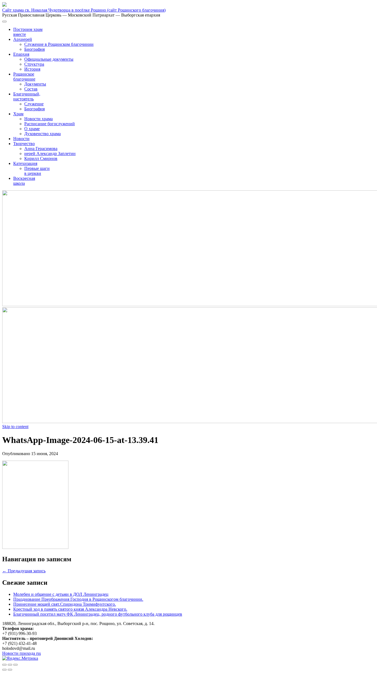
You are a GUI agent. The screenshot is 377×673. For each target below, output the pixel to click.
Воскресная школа (24, 181)
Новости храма (38, 118)
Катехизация (25, 163)
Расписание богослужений (49, 123)
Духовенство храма (42, 133)
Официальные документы (48, 59)
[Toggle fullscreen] (10, 665)
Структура (34, 64)
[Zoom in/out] (15, 665)
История (32, 69)
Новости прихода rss (21, 653)
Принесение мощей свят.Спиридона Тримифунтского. (64, 604)
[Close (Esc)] (4, 665)
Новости (21, 138)
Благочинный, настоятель (26, 96)
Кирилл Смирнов (40, 158)
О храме (32, 128)
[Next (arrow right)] (10, 670)
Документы (35, 84)
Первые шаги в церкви (37, 171)
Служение (34, 104)
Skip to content (15, 426)
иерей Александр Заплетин (50, 153)
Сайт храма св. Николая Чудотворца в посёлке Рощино (84, 10)
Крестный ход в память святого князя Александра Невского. (70, 609)
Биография (34, 49)
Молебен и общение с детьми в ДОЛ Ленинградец (60, 594)
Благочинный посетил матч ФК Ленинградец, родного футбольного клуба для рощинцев (97, 614)
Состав (31, 89)
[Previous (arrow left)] (4, 670)
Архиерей (22, 39)
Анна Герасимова (40, 148)
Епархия (21, 54)
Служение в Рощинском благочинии (59, 44)
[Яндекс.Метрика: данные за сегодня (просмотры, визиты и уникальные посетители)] (20, 658)
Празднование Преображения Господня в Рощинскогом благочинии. (78, 599)
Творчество (24, 143)
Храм (18, 113)
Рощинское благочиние (24, 76)
